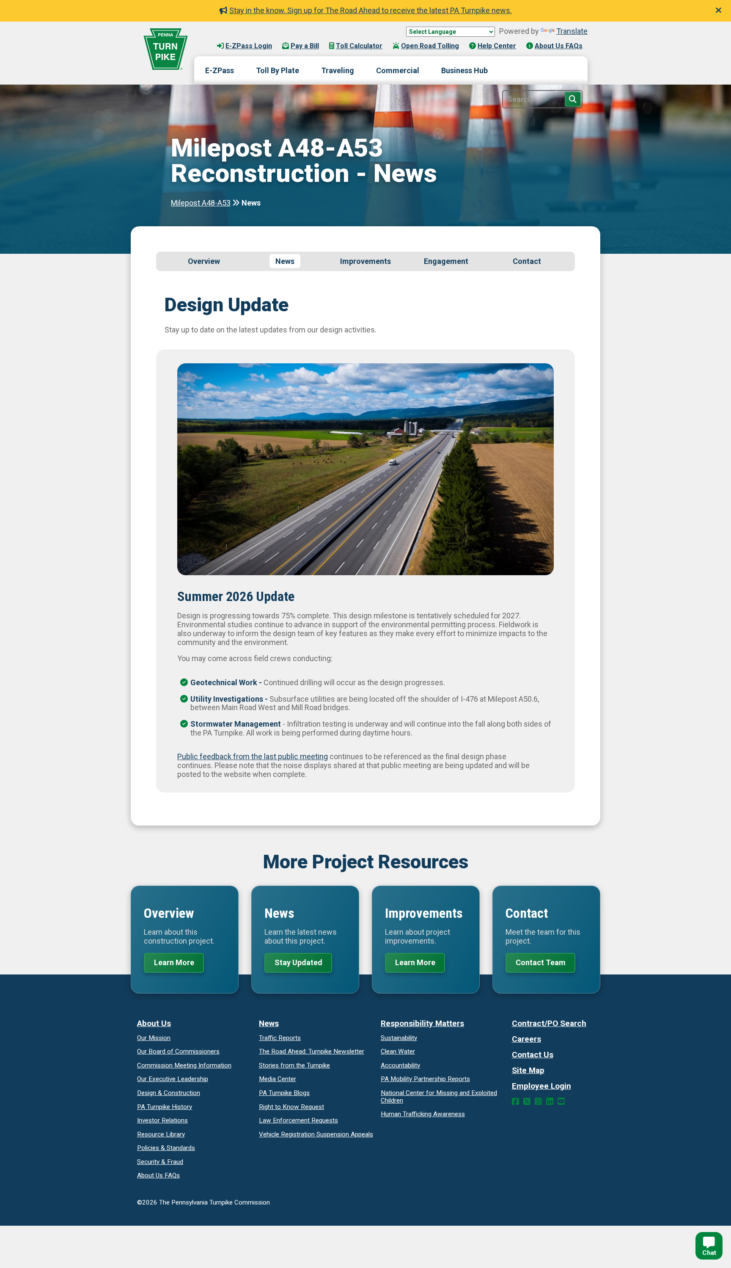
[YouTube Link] (561, 1101)
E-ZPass (219, 70)
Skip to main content (238, 37)
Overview (204, 261)
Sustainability (399, 1038)
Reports (425, 1079)
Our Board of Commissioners (178, 1051)
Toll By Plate (277, 70)
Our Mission (153, 1038)
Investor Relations (162, 1120)
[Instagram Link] (538, 1101)
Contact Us (532, 1054)
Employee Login (541, 1086)
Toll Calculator (359, 46)
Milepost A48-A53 (201, 202)
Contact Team (541, 962)
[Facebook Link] (515, 1101)
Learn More (174, 962)
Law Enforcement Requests (298, 1120)
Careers (526, 1039)
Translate (572, 31)
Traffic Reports (280, 1038)
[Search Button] (573, 99)
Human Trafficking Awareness (423, 1114)
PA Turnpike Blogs (284, 1093)
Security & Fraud (160, 1162)
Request (291, 1107)
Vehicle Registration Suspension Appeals (316, 1134)
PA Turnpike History (164, 1107)
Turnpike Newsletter (311, 1051)
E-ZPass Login (248, 46)
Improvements (365, 261)
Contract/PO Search (549, 1023)
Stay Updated (298, 962)
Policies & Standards (166, 1148)
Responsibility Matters (422, 1023)
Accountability (400, 1065)
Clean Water (398, 1051)
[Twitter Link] (526, 1101)
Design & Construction (168, 1093)
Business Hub (464, 70)
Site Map (528, 1070)
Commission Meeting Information (184, 1065)
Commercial (397, 70)
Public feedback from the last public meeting (252, 756)
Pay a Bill (305, 46)
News (284, 261)
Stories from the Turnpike (294, 1065)
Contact (527, 261)
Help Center (497, 46)
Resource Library (161, 1134)
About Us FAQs (559, 46)
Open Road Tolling (430, 46)
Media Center (277, 1079)
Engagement (446, 261)
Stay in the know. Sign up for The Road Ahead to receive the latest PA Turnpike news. (370, 10)
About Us (154, 1023)
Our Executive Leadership (172, 1079)
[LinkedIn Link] (549, 1101)
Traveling (337, 70)
